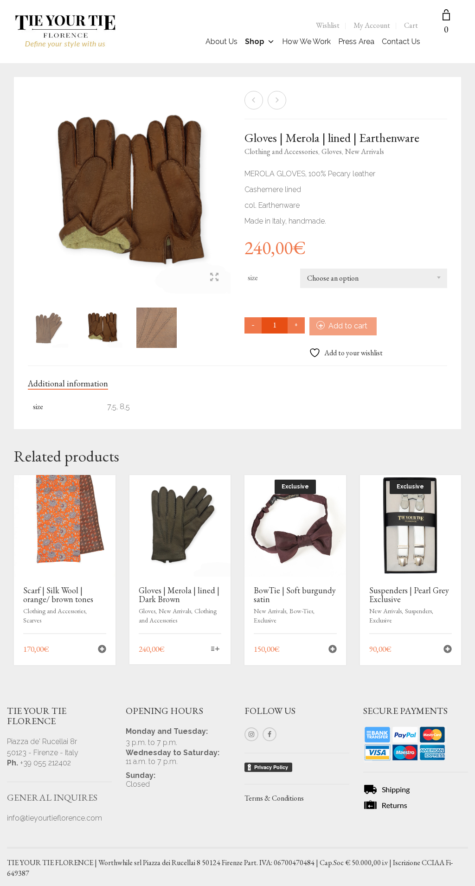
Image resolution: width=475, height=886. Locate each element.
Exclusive (265, 620)
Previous (33, 181)
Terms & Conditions (274, 798)
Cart (411, 25)
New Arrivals (364, 151)
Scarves (32, 620)
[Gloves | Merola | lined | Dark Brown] (253, 100)
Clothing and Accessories (281, 151)
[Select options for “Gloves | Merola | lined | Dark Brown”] (215, 649)
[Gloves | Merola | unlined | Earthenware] (277, 100)
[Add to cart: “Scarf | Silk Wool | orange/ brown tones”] (102, 650)
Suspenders (418, 611)
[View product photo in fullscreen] (214, 277)
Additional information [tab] (68, 383)
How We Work (306, 41)
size (253, 277)
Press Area (356, 41)
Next (225, 181)
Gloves (331, 151)
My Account (371, 25)
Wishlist (328, 25)
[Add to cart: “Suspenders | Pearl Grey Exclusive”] (447, 650)
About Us (221, 41)
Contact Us (401, 41)
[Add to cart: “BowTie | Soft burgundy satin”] (332, 650)
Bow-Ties (301, 611)
